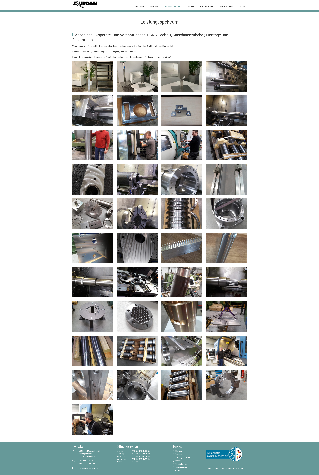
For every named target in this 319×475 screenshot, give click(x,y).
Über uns (154, 6)
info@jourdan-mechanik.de (89, 468)
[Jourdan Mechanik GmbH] (84, 5)
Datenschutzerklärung (232, 469)
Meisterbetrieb (206, 6)
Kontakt (243, 6)
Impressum (213, 469)
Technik (190, 6)
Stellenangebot (226, 6)
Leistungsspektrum (172, 6)
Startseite (139, 6)
